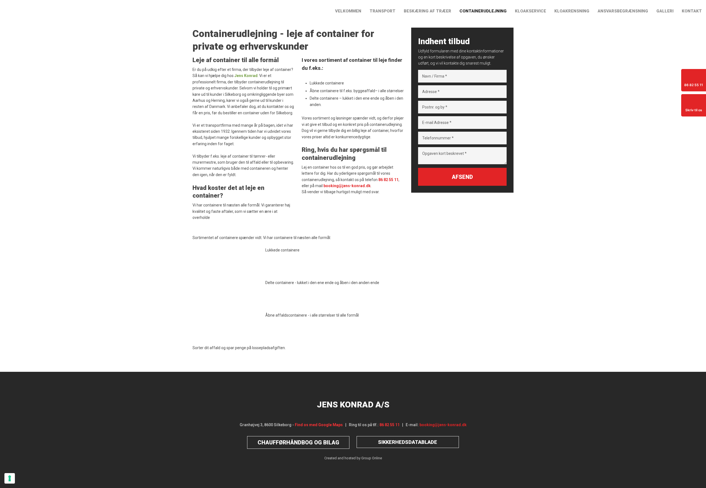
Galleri (664, 11)
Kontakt (692, 11)
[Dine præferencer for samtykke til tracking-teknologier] (9, 478)
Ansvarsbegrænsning (623, 11)
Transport (382, 11)
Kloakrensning (571, 11)
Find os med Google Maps (319, 425)
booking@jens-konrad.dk (443, 425)
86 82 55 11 (389, 425)
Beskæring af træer (427, 11)
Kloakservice (530, 11)
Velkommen (348, 11)
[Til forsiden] (88, 11)
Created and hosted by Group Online (353, 458)
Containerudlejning (483, 11)
